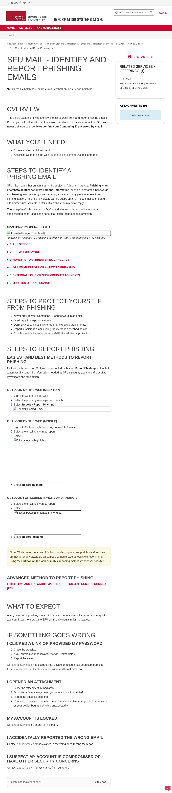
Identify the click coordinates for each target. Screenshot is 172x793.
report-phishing (83, 89)
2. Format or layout (25, 252)
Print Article (142, 56)
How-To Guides (135, 43)
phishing (29, 89)
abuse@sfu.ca (25, 744)
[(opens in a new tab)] (54, 16)
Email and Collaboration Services (97, 43)
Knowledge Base (49, 27)
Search (12, 34)
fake (50, 89)
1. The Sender (20, 244)
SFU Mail (120, 43)
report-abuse (63, 89)
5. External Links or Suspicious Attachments (45, 275)
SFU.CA (13, 3)
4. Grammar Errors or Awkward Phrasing (42, 267)
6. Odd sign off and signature (32, 283)
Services (25, 27)
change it (54, 654)
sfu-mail (16, 89)
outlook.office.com (61, 154)
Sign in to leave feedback (26, 782)
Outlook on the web (36, 395)
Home (11, 27)
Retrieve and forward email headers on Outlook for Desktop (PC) (57, 586)
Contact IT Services (18, 664)
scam (41, 89)
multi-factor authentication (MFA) (42, 333)
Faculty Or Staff (34, 43)
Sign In (163, 12)
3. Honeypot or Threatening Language (39, 259)
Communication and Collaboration (61, 43)
